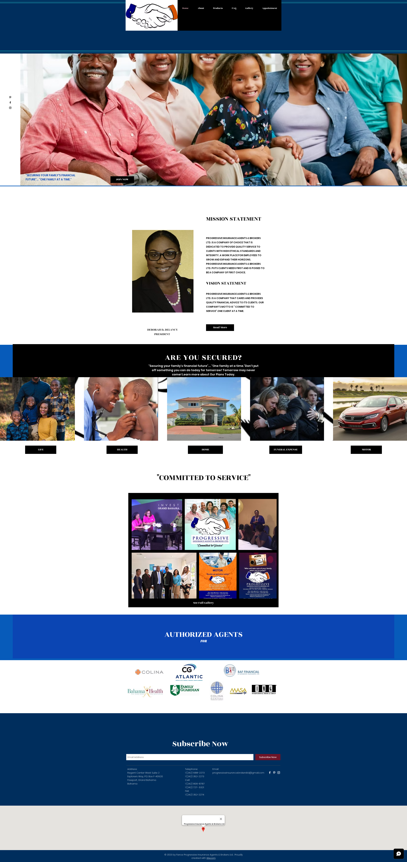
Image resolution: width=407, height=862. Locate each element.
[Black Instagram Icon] (10, 107)
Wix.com (211, 858)
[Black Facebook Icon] (10, 102)
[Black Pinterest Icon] (10, 97)
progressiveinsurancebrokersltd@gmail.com (238, 772)
